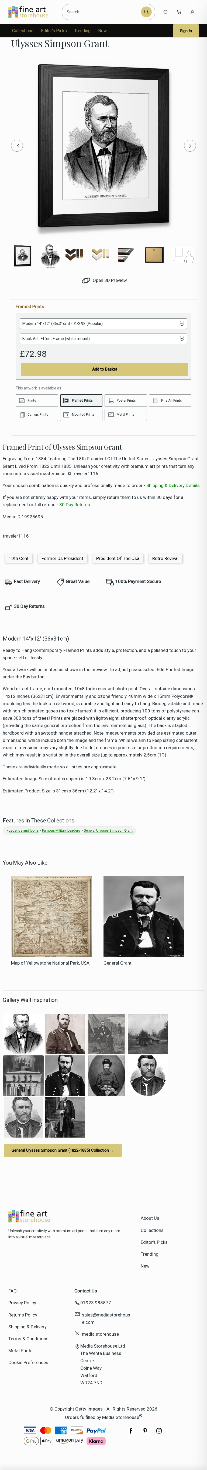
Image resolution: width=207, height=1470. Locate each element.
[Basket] (179, 12)
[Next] (190, 146)
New (102, 30)
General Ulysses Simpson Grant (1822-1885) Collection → (63, 1150)
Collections (22, 30)
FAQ (12, 1291)
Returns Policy (22, 1315)
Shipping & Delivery (27, 1326)
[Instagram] (159, 1433)
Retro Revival (165, 558)
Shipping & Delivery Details (173, 485)
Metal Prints (20, 1350)
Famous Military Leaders (61, 830)
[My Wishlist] (165, 12)
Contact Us (85, 1291)
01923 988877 (95, 1302)
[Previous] (17, 146)
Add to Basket (104, 369)
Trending (82, 30)
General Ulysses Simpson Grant (108, 830)
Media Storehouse (120, 1417)
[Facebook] (131, 1433)
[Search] (146, 11)
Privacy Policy (22, 1302)
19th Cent (19, 558)
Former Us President (62, 558)
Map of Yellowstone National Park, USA (50, 963)
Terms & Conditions (28, 1338)
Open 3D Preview (109, 280)
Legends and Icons (24, 830)
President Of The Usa (117, 558)
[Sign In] (192, 12)
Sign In (186, 30)
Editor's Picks (54, 30)
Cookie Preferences (28, 1362)
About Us (150, 1218)
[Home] (33, 12)
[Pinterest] (145, 1433)
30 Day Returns (74, 504)
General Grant (118, 963)
